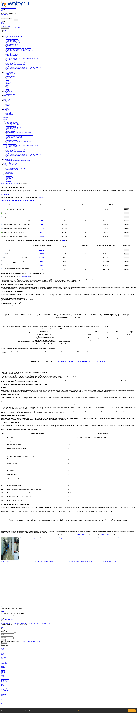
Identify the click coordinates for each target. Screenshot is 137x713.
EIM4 (42, 220)
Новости (8, 104)
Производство (9, 112)
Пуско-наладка (9, 173)
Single (40, 197)
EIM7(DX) (41, 257)
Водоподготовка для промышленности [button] (12, 36)
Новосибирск (4, 681)
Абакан (2, 647)
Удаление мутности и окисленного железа (16, 60)
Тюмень (2, 698)
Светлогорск (4, 691)
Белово (2, 654)
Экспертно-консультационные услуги (15, 168)
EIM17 (42, 232)
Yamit (7, 80)
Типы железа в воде (5, 194)
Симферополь (4, 694)
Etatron (8, 90)
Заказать (126, 209)
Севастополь (4, 693)
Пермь (2, 685)
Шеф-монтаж (9, 172)
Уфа (2, 699)
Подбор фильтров (7, 159)
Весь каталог (6, 95)
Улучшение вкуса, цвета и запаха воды (15, 64)
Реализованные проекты (9, 98)
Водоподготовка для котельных (14, 53)
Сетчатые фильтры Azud (12, 39)
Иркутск (3, 664)
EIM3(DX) (42, 250)
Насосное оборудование (12, 54)
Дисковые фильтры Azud (12, 37)
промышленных (4, 535)
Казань (2, 666)
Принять (132, 710)
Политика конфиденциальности (8, 622)
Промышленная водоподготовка (11, 121)
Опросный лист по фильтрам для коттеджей (17, 158)
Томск (2, 697)
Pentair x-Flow (9, 78)
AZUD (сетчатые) (10, 74)
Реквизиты (9, 113)
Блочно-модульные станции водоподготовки (17, 49)
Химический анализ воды (12, 167)
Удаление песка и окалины (12, 59)
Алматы (2, 649)
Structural (8, 77)
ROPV (7, 86)
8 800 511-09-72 (4, 8)
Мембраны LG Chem (11, 45)
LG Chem (8, 82)
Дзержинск (3, 662)
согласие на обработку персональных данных (82, 710)
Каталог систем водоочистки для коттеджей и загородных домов (22, 58)
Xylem (7, 89)
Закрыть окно (4, 642)
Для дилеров (9, 107)
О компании (9, 110)
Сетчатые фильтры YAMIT (12, 40)
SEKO (7, 87)
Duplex (63, 240)
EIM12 (42, 228)
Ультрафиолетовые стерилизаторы (14, 51)
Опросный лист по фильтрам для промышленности (18, 141)
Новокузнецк (4, 680)
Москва (2, 675)
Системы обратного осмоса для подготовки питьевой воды (20, 68)
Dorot (7, 85)
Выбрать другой (6, 26)
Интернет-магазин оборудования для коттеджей (18, 71)
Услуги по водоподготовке (9, 164)
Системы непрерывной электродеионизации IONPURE (19, 50)
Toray (7, 81)
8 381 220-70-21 (12, 8)
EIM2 (42, 213)
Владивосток (4, 656)
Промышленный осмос (12, 44)
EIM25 (42, 236)
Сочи (2, 695)
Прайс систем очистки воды (10, 163)
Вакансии (8, 116)
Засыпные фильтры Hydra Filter (13, 42)
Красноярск (3, 672)
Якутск (2, 703)
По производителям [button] (8, 72)
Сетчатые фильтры (14, 623)
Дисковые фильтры (5, 623)
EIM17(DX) (42, 265)
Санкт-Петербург (5, 690)
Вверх (2, 627)
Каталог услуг (6, 99)
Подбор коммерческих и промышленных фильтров (18, 160)
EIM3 (41, 217)
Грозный (3, 661)
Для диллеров (9, 114)
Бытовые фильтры (10, 94)
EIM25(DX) (42, 269)
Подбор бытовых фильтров (12, 162)
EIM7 (42, 224)
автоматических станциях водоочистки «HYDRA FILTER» (82, 361)
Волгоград (3, 657)
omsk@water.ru (4, 14)
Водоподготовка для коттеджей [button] (11, 57)
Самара (2, 689)
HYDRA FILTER (10, 76)
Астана (2, 652)
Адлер (2, 648)
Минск (2, 673)
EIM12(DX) (42, 261)
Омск (2, 10)
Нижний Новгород (5, 679)
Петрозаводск (4, 686)
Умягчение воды (10, 63)
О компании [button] (6, 109)
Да (1, 26)
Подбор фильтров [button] (7, 91)
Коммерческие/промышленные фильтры (16, 92)
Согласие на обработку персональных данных (27, 622)
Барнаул (2, 653)
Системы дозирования (11, 55)
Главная (5, 30)
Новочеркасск (4, 682)
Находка (3, 677)
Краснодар (3, 671)
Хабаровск (3, 700)
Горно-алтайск (4, 659)
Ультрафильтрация (10, 46)
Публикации (9, 103)
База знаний (9, 101)
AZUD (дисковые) (10, 73)
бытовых (12, 535)
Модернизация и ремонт (12, 169)
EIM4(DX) (42, 253)
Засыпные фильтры (11, 41)
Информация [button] (6, 100)
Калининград (4, 667)
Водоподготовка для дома (9, 144)
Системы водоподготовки (11, 183)
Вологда (3, 658)
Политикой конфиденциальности (107, 710)
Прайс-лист (9, 108)
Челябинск (3, 702)
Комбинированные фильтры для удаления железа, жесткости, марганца (23, 67)
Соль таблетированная (11, 69)
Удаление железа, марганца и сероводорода (16, 62)
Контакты (5, 117)
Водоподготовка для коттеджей (43, 623)
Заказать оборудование (6, 18)
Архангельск (4, 650)
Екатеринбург (4, 663)
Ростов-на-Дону (4, 688)
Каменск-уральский (5, 668)
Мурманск (3, 676)
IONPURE (8, 83)
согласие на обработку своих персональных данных (33, 641)
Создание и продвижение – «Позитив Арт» (11, 626)
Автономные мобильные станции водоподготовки (18, 48)
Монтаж (8, 171)
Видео (7, 105)
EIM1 (41, 209)
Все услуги (9, 165)
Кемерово (3, 670)
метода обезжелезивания (24, 276)
